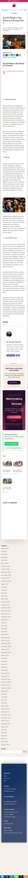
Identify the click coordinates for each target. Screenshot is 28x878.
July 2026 (4, 551)
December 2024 (6, 608)
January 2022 (5, 712)
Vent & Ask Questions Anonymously (13, 833)
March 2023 (4, 670)
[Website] (17, 355)
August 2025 (5, 584)
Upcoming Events (8, 823)
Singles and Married (13, 29)
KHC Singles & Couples (10, 789)
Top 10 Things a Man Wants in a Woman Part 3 (7, 489)
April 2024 (4, 631)
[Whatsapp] (9, 55)
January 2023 (5, 676)
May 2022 (4, 700)
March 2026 (4, 563)
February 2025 (5, 602)
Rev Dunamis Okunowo (12, 27)
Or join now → (14, 420)
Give (5, 780)
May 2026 (4, 557)
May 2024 (4, 628)
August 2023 (5, 655)
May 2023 (4, 664)
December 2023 (6, 643)
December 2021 (5, 715)
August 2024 (5, 620)
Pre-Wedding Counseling (10, 801)
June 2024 (4, 626)
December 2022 (6, 679)
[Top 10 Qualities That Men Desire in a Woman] (18, 463)
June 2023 (4, 661)
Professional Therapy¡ (9, 816)
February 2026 (5, 566)
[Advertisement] (14, 85)
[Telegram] (14, 55)
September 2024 (6, 617)
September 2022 (6, 688)
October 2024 (5, 614)
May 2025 (4, 593)
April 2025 (4, 596)
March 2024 (4, 634)
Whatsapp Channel (9, 791)
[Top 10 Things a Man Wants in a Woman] (7, 463)
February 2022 (5, 709)
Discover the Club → (14, 417)
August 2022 (5, 691)
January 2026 (5, 569)
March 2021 (4, 741)
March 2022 (4, 706)
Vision (5, 776)
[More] (20, 55)
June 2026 (4, 554)
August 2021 (4, 727)
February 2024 (5, 637)
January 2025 (5, 605)
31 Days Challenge (8, 814)
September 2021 (6, 724)
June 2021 (4, 732)
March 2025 (4, 599)
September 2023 (6, 652)
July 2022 (4, 694)
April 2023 (4, 667)
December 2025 (6, 572)
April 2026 (4, 560)
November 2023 (6, 646)
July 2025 (4, 587)
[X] (6, 55)
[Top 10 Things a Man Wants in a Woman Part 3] (7, 481)
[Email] (19, 355)
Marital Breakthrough (9, 804)
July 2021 (4, 729)
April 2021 (4, 738)
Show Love (7, 778)
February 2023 (5, 673)
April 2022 (4, 703)
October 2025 (5, 578)
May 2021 (4, 735)
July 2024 (4, 623)
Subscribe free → (14, 382)
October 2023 (5, 649)
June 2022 (4, 697)
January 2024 (5, 640)
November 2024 (6, 611)
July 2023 (4, 658)
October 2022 (5, 685)
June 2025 (4, 590)
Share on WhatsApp (11, 443)
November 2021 (6, 718)
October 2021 (5, 721)
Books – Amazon (8, 830)
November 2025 (6, 575)
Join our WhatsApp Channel (14, 448)
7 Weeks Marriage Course (10, 812)
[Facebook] (4, 55)
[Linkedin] (12, 55)
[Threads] (17, 55)
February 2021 (5, 744)
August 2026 (5, 548)
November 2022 (6, 682)
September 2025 (6, 581)
